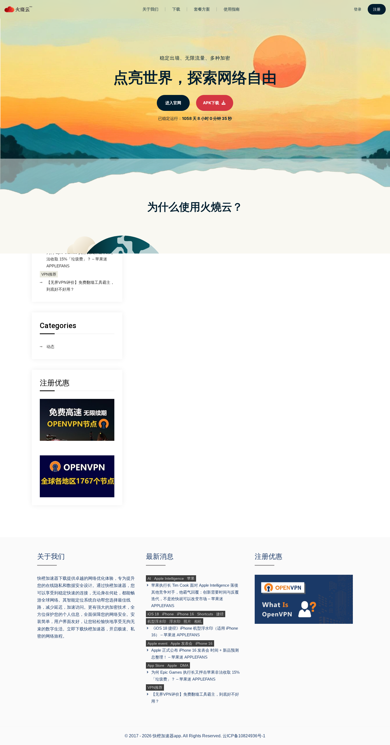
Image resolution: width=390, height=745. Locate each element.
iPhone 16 (185, 614)
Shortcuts (205, 614)
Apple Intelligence (169, 578)
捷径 (220, 614)
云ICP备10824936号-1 (244, 736)
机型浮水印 (157, 621)
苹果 (190, 578)
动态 (50, 346)
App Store (156, 665)
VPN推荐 (48, 274)
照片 (187, 621)
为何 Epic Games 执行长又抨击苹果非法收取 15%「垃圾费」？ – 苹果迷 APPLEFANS (80, 259)
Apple (172, 665)
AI (149, 578)
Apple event (157, 643)
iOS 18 (153, 614)
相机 (198, 621)
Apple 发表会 (181, 643)
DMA (184, 665)
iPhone (168, 614)
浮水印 (174, 621)
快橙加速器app (167, 736)
